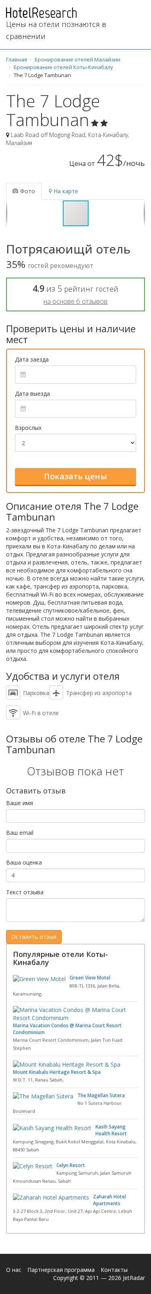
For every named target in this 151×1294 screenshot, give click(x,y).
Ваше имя (19, 803)
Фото (27, 191)
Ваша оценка (24, 862)
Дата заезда (32, 359)
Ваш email (19, 832)
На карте (66, 191)
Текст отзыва (24, 892)
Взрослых (28, 427)
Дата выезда (32, 393)
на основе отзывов (75, 301)
